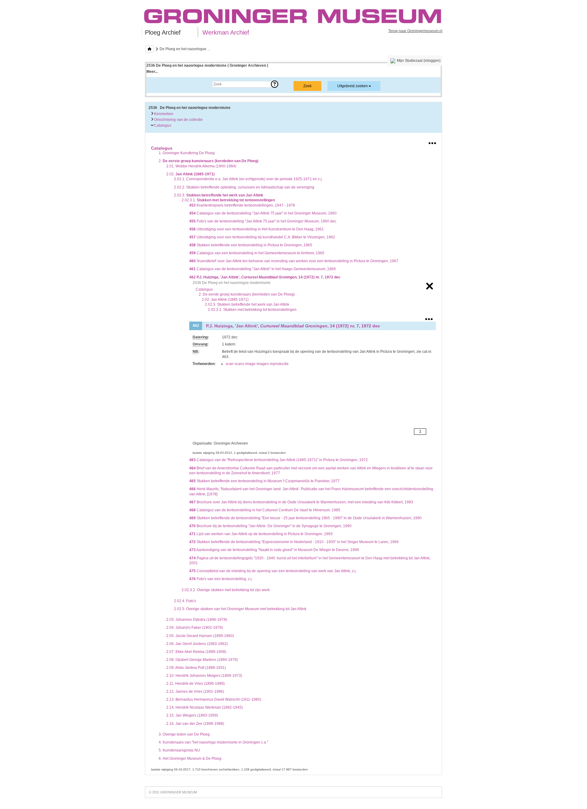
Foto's (185, 601)
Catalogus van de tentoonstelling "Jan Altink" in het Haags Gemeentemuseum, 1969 (262, 269)
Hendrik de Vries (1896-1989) (195, 683)
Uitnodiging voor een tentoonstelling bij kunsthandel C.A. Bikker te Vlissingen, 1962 (262, 237)
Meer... (152, 71)
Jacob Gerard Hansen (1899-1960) (200, 636)
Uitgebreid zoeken (352, 86)
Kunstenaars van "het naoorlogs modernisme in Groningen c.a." (213, 742)
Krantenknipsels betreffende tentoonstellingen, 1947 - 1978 (242, 205)
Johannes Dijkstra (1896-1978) (196, 619)
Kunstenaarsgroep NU (179, 750)
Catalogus (162, 125)
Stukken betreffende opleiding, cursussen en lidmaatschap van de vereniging (244, 187)
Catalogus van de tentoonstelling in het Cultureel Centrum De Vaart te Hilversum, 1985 (264, 510)
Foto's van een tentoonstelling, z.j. (221, 579)
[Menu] (432, 142)
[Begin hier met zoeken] (149, 49)
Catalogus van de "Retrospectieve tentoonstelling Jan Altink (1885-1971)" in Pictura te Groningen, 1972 (278, 460)
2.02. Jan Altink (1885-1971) (225, 299)
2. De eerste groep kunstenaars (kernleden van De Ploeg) (247, 294)
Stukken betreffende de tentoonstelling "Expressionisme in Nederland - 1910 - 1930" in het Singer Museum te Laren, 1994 (294, 542)
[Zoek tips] (274, 84)
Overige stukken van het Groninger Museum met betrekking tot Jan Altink (240, 609)
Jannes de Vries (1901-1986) (195, 691)
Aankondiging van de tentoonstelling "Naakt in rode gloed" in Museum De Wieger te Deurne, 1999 (274, 550)
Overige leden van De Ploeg (184, 734)
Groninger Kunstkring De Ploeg (187, 153)
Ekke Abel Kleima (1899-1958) (196, 652)
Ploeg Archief (163, 32)
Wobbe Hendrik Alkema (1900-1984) (201, 166)
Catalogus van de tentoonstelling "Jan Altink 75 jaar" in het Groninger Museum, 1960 (263, 213)
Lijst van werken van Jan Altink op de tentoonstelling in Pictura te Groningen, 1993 (261, 534)
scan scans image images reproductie (257, 364)
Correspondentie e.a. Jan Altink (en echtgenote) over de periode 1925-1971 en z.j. (248, 179)
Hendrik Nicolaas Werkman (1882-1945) (204, 707)
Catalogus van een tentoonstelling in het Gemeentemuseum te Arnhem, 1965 (256, 253)
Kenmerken (163, 114)
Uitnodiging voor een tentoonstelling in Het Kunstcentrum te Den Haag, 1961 (256, 229)
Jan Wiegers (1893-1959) (192, 715)
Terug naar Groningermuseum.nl (415, 31)
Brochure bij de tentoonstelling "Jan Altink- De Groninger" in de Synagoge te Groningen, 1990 (270, 526)
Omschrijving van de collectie (178, 119)
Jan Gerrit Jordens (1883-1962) (197, 644)
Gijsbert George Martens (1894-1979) (202, 660)
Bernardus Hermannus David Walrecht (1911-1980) (213, 699)
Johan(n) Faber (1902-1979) (194, 627)
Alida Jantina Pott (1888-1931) (196, 667)
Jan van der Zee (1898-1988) (195, 723)
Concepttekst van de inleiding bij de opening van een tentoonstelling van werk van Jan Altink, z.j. (272, 571)
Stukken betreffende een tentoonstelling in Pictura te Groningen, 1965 (250, 245)
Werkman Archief (225, 32)
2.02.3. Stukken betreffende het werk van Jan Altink (247, 304)
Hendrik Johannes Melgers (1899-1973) (204, 675)
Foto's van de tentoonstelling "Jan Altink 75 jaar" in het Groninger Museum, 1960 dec (262, 221)
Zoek (157, 84)
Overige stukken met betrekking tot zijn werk (226, 590)
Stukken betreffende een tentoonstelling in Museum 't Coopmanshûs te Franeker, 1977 (264, 481)
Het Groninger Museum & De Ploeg (190, 758)
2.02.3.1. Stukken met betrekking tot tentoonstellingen (252, 310)
